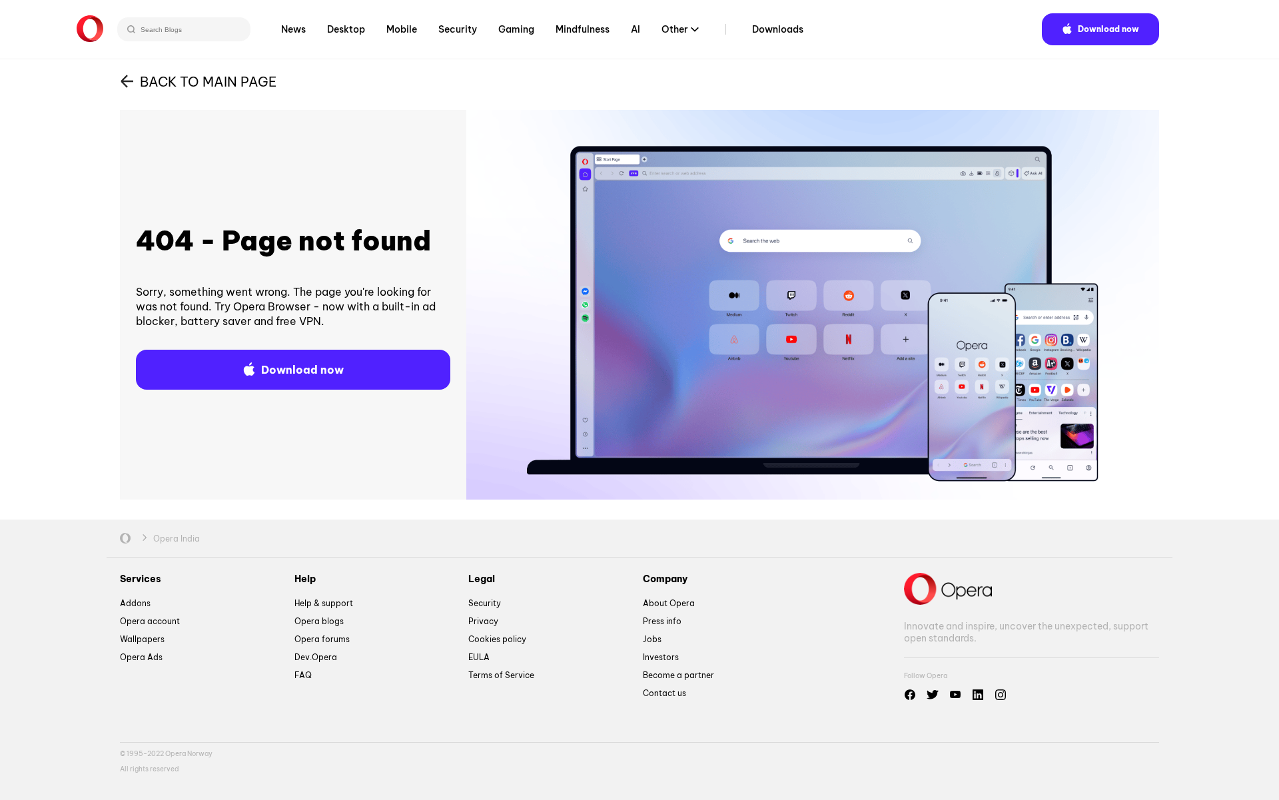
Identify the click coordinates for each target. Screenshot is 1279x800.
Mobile (401, 29)
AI (635, 29)
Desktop (346, 29)
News (293, 29)
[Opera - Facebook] (910, 695)
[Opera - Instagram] (1001, 695)
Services (140, 579)
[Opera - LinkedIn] (978, 695)
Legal (481, 579)
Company (665, 579)
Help (305, 579)
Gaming (516, 29)
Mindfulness (583, 29)
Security (457, 29)
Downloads (777, 29)
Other (674, 29)
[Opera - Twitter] (933, 695)
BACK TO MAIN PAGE (208, 81)
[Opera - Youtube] (955, 695)
